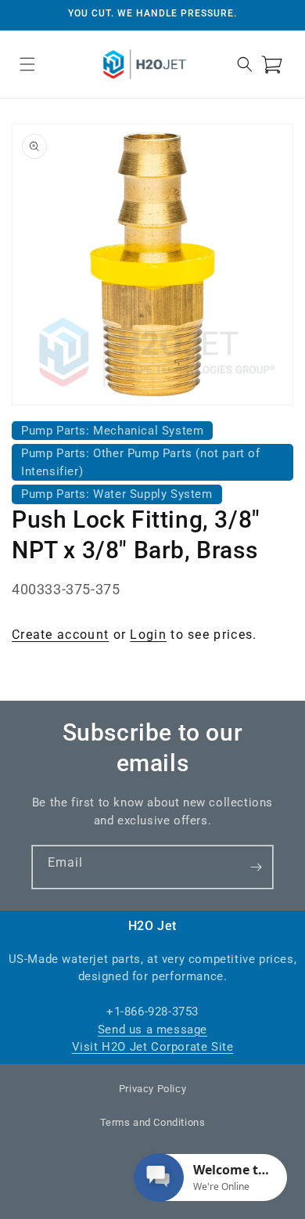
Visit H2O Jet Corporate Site (153, 1047)
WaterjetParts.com (171, 1205)
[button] (27, 64)
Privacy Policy (152, 1089)
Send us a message (152, 1029)
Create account (60, 634)
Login (148, 634)
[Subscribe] (256, 867)
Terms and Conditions (153, 1122)
